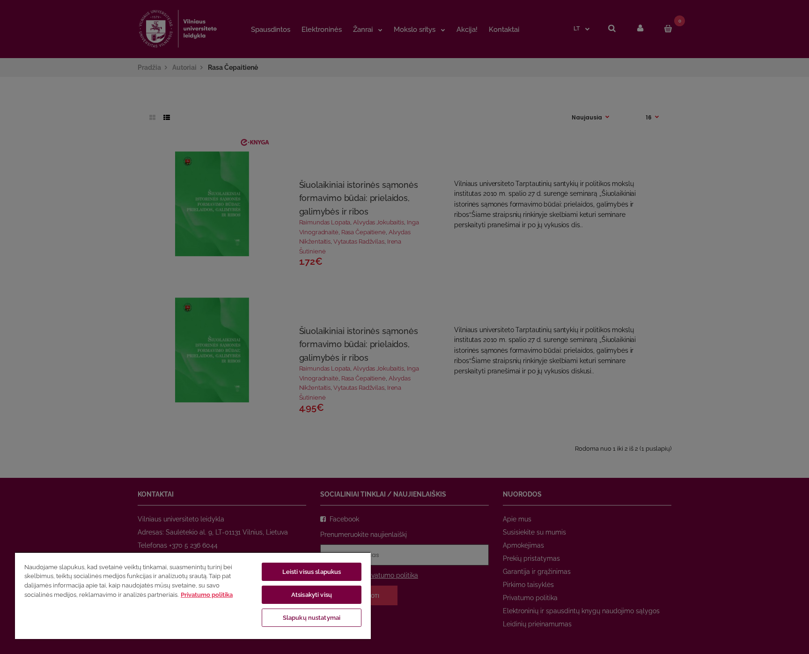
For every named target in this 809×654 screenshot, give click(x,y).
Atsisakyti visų (311, 594)
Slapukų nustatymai (311, 617)
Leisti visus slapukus (311, 571)
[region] (193, 595)
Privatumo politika (207, 594)
